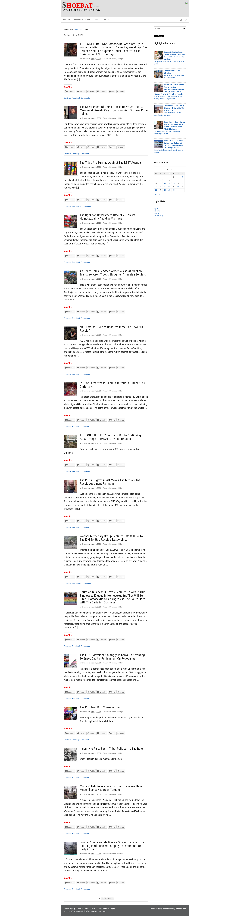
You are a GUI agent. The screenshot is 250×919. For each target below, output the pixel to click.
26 (156, 190)
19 (156, 187)
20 (160, 187)
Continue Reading (71, 98)
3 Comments (84, 374)
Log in (156, 208)
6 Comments (84, 98)
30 (173, 190)
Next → (110, 899)
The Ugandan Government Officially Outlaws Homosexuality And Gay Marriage (107, 216)
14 (165, 183)
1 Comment (84, 154)
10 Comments (85, 206)
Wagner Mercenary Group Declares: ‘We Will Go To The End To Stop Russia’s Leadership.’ (111, 537)
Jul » (159, 195)
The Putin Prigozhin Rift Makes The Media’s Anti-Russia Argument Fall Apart (111, 481)
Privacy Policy (69, 908)
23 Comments (85, 583)
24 (178, 187)
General (113, 59)
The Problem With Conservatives (100, 707)
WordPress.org (158, 216)
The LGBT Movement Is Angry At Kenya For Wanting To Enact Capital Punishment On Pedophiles (112, 656)
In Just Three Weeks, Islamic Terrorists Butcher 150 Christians (112, 384)
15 (169, 183)
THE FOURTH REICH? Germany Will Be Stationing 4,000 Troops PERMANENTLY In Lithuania (110, 437)
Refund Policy (90, 908)
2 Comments (84, 262)
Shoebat (85, 59)
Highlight (120, 59)
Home (76, 30)
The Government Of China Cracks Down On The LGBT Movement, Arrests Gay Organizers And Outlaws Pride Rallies (114, 110)
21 (165, 187)
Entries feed (157, 211)
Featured (106, 59)
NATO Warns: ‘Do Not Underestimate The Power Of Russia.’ (111, 328)
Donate (96, 20)
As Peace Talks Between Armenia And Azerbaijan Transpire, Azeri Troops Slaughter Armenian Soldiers (113, 272)
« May (155, 195)
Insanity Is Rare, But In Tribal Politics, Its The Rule (111, 748)
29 (169, 190)
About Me (66, 20)
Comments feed (159, 213)
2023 (81, 30)
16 (173, 183)
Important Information (82, 20)
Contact (106, 20)
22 (169, 187)
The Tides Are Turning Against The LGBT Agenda (110, 162)
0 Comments (84, 426)
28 (165, 190)
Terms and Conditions (106, 908)
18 (182, 183)
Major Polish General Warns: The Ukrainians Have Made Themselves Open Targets (111, 788)
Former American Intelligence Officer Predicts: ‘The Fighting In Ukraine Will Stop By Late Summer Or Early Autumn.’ (112, 845)
